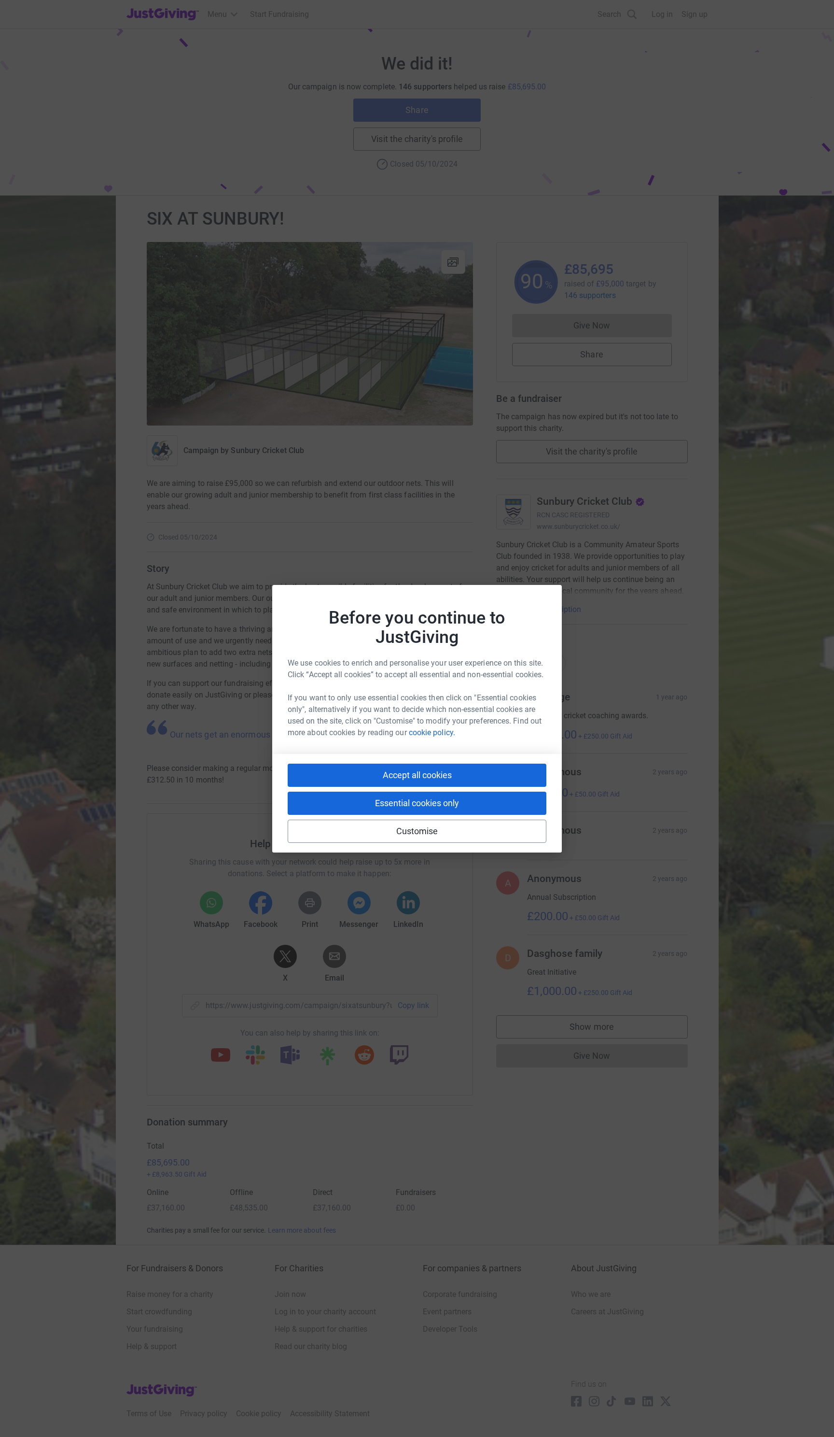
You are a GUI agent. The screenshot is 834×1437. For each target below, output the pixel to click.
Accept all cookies (417, 775)
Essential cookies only (417, 803)
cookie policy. (432, 732)
